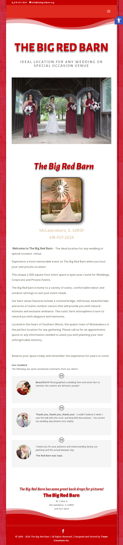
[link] (119, 20)
